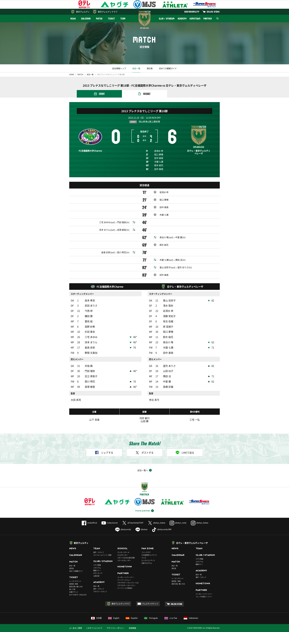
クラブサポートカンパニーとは (127, 582)
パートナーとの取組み (124, 588)
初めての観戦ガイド (168, 68)
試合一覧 (136, 68)
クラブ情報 (97, 565)
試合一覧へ (142, 470)
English (116, 618)
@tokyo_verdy (180, 523)
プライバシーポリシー (116, 628)
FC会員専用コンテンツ (149, 555)
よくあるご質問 (75, 628)
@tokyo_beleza (159, 523)
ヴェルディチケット (150, 603)
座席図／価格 (176, 581)
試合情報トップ (119, 68)
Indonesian (193, 618)
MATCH (99, 18)
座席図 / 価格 (73, 584)
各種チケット (73, 592)
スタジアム (97, 568)
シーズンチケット (75, 581)
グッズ (143, 558)
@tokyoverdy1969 (164, 529)
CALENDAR (86, 18)
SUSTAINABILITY (191, 12)
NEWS (73, 18)
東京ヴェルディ (83, 11)
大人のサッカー (122, 555)
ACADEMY (182, 18)
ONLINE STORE (213, 12)
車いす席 (72, 589)
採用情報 (132, 628)
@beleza (144, 529)
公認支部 (96, 576)
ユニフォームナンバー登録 (102, 555)
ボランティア (97, 573)
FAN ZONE (147, 548)
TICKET (111, 18)
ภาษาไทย (173, 618)
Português (153, 618)
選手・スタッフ (98, 552)
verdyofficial (92, 523)
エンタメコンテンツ (148, 560)
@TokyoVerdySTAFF (135, 523)
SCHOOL (122, 548)
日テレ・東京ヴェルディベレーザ (192, 542)
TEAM (123, 18)
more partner (142, 511)
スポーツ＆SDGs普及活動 (126, 558)
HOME (71, 74)
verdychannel (112, 523)
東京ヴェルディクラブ (107, 11)
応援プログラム (146, 563)
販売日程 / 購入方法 (75, 586)
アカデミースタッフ (100, 591)
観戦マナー (97, 570)
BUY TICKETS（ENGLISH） (78, 595)
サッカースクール (123, 552)
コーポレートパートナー (125, 577)
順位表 (150, 68)
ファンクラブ (146, 552)
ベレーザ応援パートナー (204, 596)
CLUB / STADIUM (167, 18)
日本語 (99, 618)
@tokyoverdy (126, 529)
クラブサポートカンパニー (126, 585)
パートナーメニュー (124, 580)
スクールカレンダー (124, 560)
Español (134, 618)
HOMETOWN (195, 18)
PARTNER (208, 18)
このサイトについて (94, 628)
